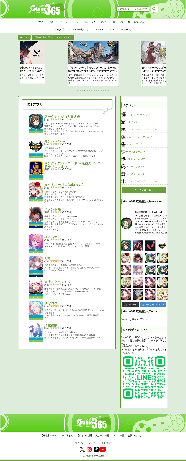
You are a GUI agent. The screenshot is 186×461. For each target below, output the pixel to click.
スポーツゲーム (135, 144)
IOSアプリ (60, 29)
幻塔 (47, 258)
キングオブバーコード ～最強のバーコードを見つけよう (74, 164)
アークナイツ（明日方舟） (63, 116)
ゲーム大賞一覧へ (144, 190)
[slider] (56, 119)
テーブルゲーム (135, 151)
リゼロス (51, 303)
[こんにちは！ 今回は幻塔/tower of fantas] (138, 270)
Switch (99, 29)
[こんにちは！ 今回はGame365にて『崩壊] (138, 282)
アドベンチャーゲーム (140, 122)
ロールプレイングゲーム (141, 181)
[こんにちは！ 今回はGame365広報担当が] (126, 270)
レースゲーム (134, 173)
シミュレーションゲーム (141, 129)
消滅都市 (50, 325)
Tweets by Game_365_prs (134, 319)
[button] (24, 66)
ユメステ (51, 236)
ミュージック (134, 166)
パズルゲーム (135, 159)
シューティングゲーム (139, 136)
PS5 (112, 29)
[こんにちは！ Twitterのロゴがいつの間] (162, 282)
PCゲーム (126, 29)
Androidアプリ (81, 29)
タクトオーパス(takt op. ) (63, 184)
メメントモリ (54, 209)
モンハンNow (54, 141)
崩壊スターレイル (57, 281)
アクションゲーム (137, 114)
